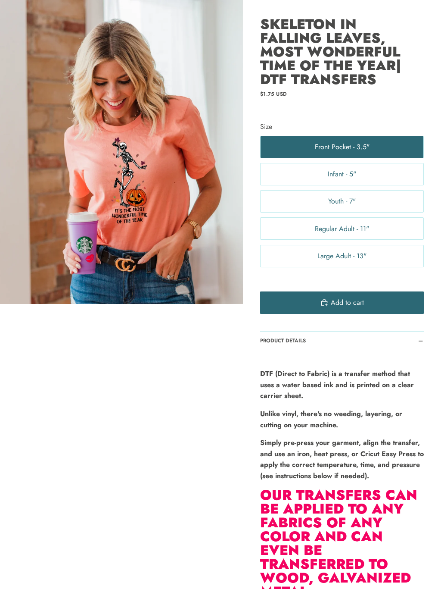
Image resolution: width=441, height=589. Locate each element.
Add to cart (347, 302)
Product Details (283, 341)
